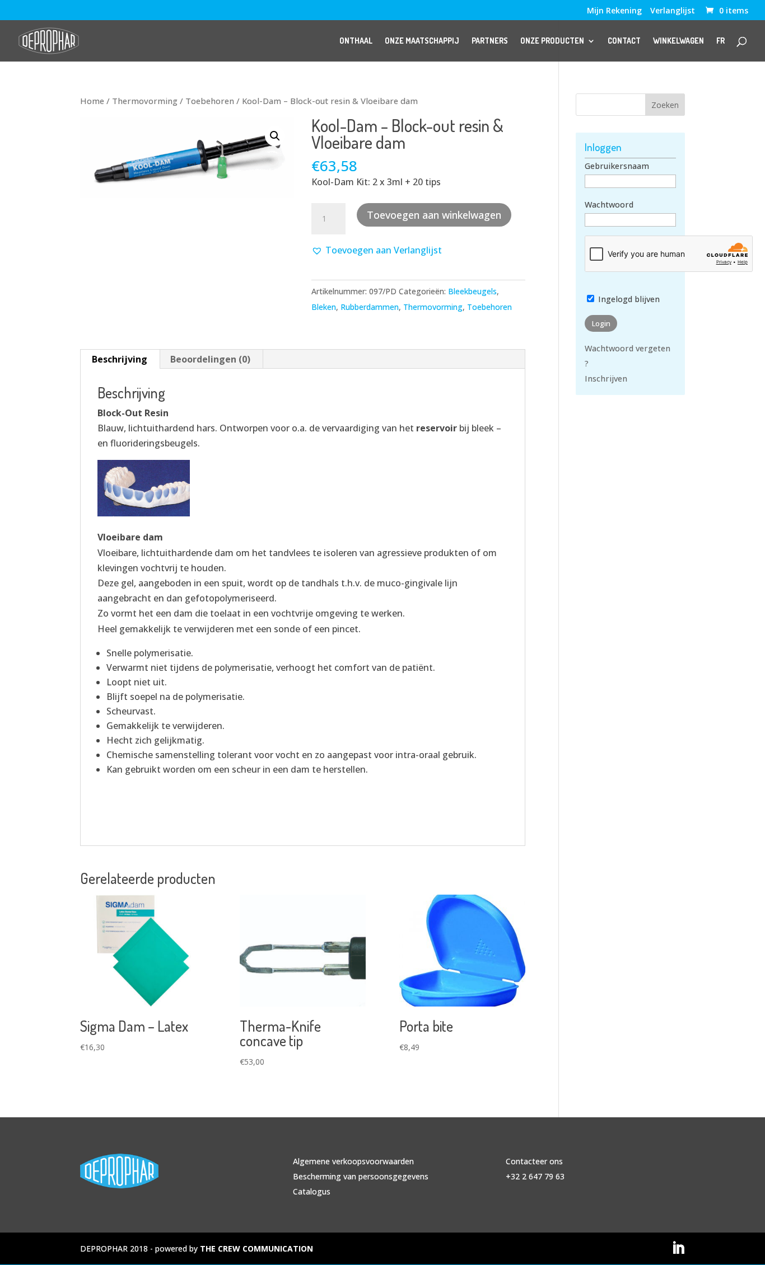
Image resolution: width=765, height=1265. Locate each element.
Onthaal (355, 41)
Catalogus (311, 1191)
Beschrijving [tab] (119, 359)
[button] (275, 136)
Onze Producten (552, 41)
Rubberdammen (369, 307)
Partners (490, 41)
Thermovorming (145, 100)
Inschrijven (606, 378)
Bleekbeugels (472, 291)
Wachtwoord (609, 204)
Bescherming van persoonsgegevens (360, 1176)
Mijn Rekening (614, 11)
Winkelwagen (678, 41)
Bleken (323, 307)
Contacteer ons (534, 1161)
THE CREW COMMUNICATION (256, 1248)
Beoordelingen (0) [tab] (210, 359)
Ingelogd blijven (628, 299)
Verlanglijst (672, 11)
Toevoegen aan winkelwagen (434, 215)
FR (720, 41)
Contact (624, 41)
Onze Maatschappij (422, 41)
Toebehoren (209, 100)
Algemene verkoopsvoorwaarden (353, 1161)
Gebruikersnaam (617, 166)
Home (92, 100)
